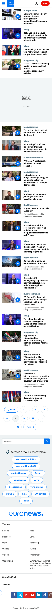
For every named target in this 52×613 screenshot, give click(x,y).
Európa (5, 530)
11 (33, 418)
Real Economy (31, 205)
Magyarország (31, 60)
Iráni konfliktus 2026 (26, 466)
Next (29, 427)
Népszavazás (19, 480)
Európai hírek (30, 10)
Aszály (38, 473)
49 (18, 427)
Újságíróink (7, 561)
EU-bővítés (40, 494)
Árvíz (36, 480)
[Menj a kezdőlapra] (10, 3)
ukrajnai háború (18, 473)
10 (24, 418)
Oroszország (15, 487)
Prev (12, 409)
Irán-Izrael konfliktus (26, 459)
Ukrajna (10, 494)
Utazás (5, 548)
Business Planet (32, 294)
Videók (5, 554)
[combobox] (26, 441)
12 (41, 418)
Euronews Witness (33, 157)
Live (45, 3)
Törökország (36, 487)
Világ (26, 29)
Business (6, 536)
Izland (26, 501)
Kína (24, 494)
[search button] (47, 441)
